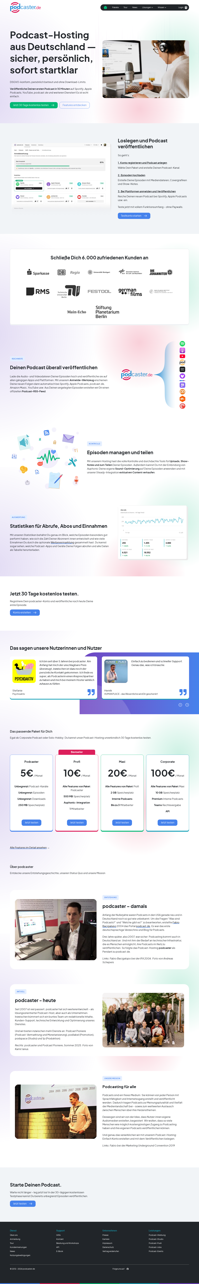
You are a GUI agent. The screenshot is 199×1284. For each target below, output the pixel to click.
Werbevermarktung (62, 542)
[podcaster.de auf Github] (128, 1269)
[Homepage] (25, 7)
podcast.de (143, 926)
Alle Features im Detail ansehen (28, 847)
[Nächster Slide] (187, 705)
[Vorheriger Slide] (180, 705)
